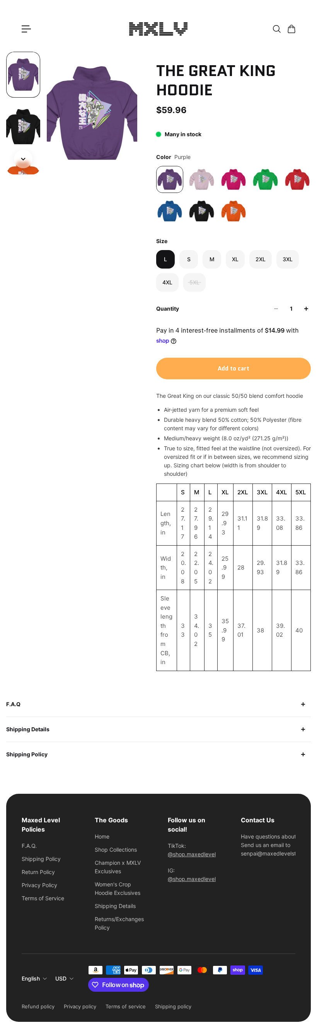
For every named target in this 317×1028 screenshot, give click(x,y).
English (31, 978)
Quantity (167, 308)
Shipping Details (27, 729)
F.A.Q (13, 704)
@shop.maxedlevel (192, 854)
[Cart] (291, 28)
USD (60, 978)
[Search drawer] (276, 28)
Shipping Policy (27, 754)
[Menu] (26, 29)
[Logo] (158, 28)
